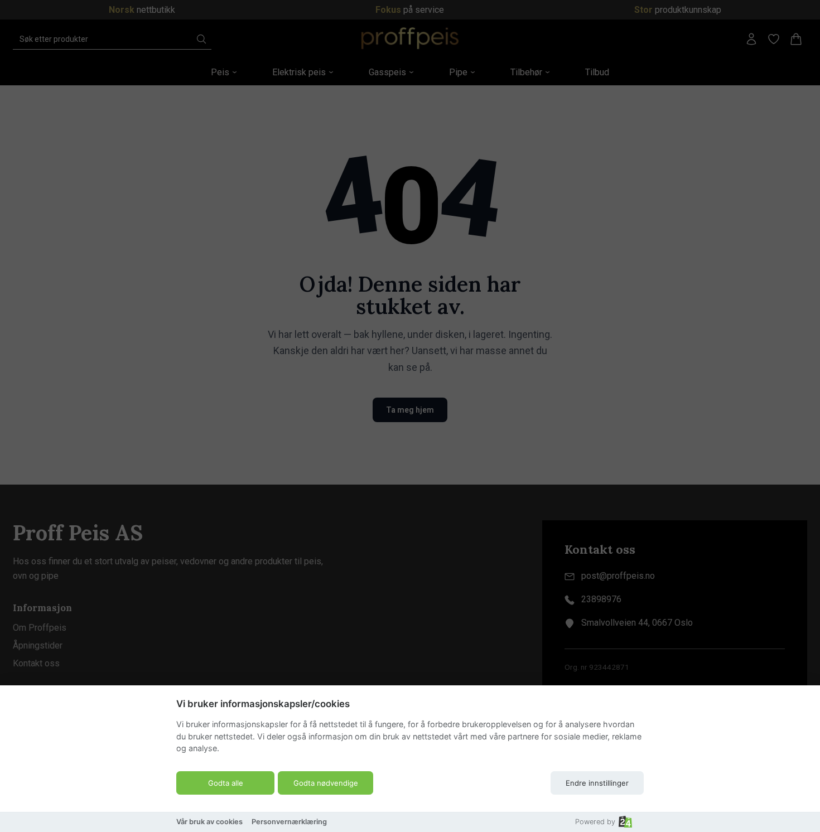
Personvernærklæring (289, 822)
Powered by (595, 822)
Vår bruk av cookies (209, 822)
